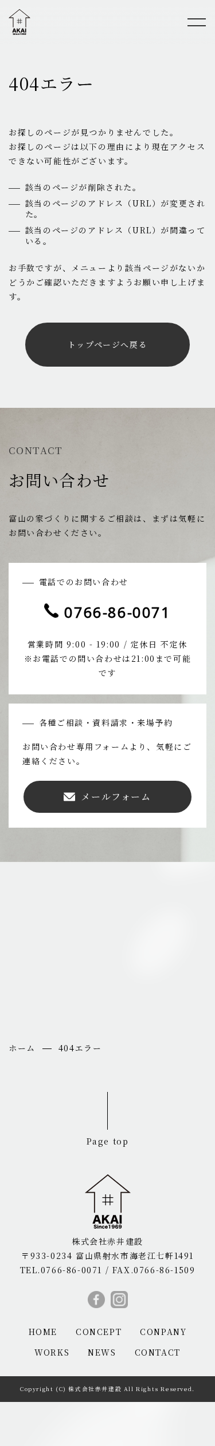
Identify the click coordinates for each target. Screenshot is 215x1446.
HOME (43, 1331)
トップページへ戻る (107, 344)
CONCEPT (99, 1331)
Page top (108, 1140)
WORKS (51, 1352)
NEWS (102, 1352)
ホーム (22, 1048)
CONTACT (158, 1352)
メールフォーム (116, 796)
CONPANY (163, 1331)
